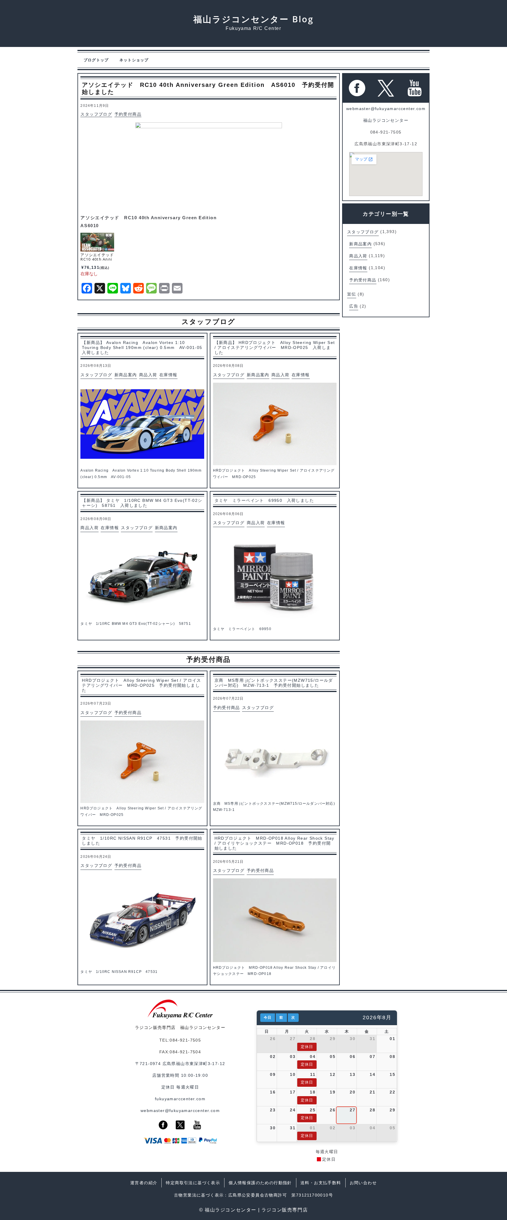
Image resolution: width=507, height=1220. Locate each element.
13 (352, 1074)
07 (372, 1056)
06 (352, 1056)
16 (273, 1092)
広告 (353, 306)
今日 (267, 1017)
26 (273, 1038)
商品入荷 (148, 374)
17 (292, 1092)
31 (372, 1038)
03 (292, 1056)
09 (273, 1074)
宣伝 (351, 294)
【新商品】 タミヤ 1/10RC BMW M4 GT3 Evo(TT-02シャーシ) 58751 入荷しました (142, 503)
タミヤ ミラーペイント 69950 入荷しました (264, 500)
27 (292, 1038)
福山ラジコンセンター (385, 120)
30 (352, 1038)
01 (392, 1038)
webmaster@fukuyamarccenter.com (385, 108)
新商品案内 (125, 374)
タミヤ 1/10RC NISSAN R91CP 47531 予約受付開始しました (142, 841)
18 (312, 1092)
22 (392, 1092)
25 (312, 1110)
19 (332, 1092)
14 (372, 1074)
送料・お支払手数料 (320, 1182)
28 (312, 1038)
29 (332, 1038)
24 (292, 1110)
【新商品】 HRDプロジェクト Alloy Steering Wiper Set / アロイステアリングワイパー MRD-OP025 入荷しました (274, 347)
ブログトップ (96, 60)
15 (392, 1074)
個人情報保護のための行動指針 (260, 1182)
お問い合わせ (363, 1182)
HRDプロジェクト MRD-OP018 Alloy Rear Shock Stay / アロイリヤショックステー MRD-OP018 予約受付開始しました (274, 843)
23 (273, 1110)
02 (273, 1056)
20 (352, 1092)
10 (292, 1074)
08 (392, 1056)
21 (372, 1092)
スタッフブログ (96, 114)
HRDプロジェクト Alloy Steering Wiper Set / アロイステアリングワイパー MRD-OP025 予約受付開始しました (141, 685)
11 (312, 1074)
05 (332, 1056)
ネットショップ (134, 60)
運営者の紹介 (143, 1182)
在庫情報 (168, 374)
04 (312, 1056)
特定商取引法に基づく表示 (193, 1182)
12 (332, 1074)
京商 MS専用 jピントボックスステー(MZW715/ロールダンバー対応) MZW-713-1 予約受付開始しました (273, 683)
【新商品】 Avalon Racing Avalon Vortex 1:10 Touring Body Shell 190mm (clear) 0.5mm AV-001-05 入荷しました (143, 347)
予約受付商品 (127, 114)
